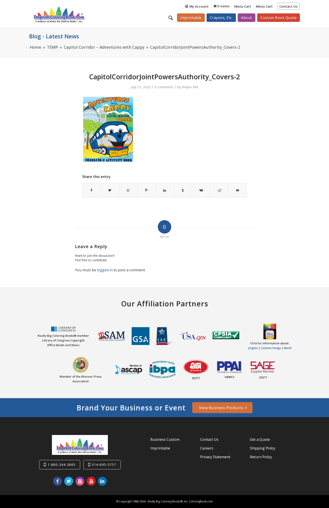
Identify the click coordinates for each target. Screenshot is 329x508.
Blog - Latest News (54, 36)
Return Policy (261, 456)
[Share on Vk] (201, 190)
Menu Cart (242, 6)
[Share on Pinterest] (146, 190)
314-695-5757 (104, 464)
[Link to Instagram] (79, 481)
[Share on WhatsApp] (128, 190)
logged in (105, 270)
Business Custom (164, 439)
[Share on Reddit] (219, 190)
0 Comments (164, 87)
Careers (206, 448)
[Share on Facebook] (91, 190)
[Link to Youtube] (91, 481)
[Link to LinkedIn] (102, 481)
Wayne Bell (190, 87)
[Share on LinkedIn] (165, 190)
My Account (199, 6)
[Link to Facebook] (57, 481)
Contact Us (288, 6)
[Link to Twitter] (68, 481)
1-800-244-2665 (61, 464)
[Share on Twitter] (110, 190)
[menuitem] (197, 6)
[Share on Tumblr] (183, 190)
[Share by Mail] (238, 190)
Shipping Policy (262, 448)
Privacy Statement (215, 456)
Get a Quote (260, 439)
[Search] (171, 18)
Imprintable (160, 448)
